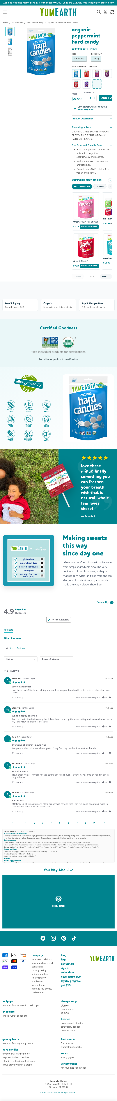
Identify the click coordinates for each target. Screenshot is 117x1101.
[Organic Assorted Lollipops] (86, 73)
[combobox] (20, 659)
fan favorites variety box (73, 1067)
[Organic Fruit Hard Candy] (76, 84)
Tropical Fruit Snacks (71, 1047)
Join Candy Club (86, 109)
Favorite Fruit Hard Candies (16, 1053)
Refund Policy (39, 977)
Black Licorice (68, 1030)
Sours (64, 1053)
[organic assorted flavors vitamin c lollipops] (96, 73)
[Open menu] (4, 12)
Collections (67, 972)
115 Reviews (91, 49)
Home (5, 22)
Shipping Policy (40, 974)
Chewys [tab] (100, 186)
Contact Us (67, 964)
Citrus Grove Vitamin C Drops (17, 1064)
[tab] (8, 631)
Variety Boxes (69, 1064)
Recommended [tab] (82, 186)
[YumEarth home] (102, 958)
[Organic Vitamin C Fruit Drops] (86, 84)
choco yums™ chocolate (14, 1015)
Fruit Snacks (68, 1039)
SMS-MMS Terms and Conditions (42, 964)
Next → (106, 276)
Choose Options (89, 226)
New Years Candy (35, 22)
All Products (17, 22)
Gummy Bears (10, 1039)
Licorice (65, 1019)
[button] (9, 31)
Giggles (65, 1005)
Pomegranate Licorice (72, 1023)
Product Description (82, 118)
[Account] (105, 12)
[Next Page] (104, 822)
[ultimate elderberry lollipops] (107, 73)
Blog (63, 955)
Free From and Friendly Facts (87, 145)
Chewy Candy (69, 1001)
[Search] (98, 12)
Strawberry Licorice (70, 1027)
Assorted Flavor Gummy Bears (17, 1043)
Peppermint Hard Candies (15, 1057)
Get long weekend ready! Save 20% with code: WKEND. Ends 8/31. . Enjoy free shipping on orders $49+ (58, 2)
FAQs (63, 960)
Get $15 (66, 985)
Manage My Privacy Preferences (42, 990)
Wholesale (37, 981)
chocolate (8, 1012)
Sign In (65, 968)
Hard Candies (10, 1050)
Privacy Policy (39, 970)
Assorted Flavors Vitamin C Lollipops (20, 1005)
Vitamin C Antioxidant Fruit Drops (19, 1061)
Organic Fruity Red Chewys (85, 222)
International (38, 985)
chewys (65, 1012)
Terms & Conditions (41, 959)
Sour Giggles (67, 1009)
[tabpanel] (58, 751)
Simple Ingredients (81, 127)
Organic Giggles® (80, 261)
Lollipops (7, 1001)
